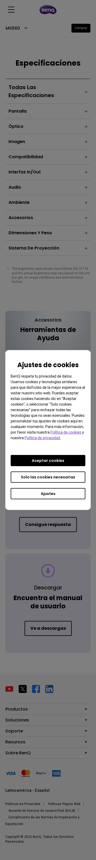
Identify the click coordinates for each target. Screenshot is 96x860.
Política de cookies (65, 432)
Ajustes (48, 493)
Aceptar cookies (48, 460)
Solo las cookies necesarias (48, 477)
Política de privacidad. (43, 438)
